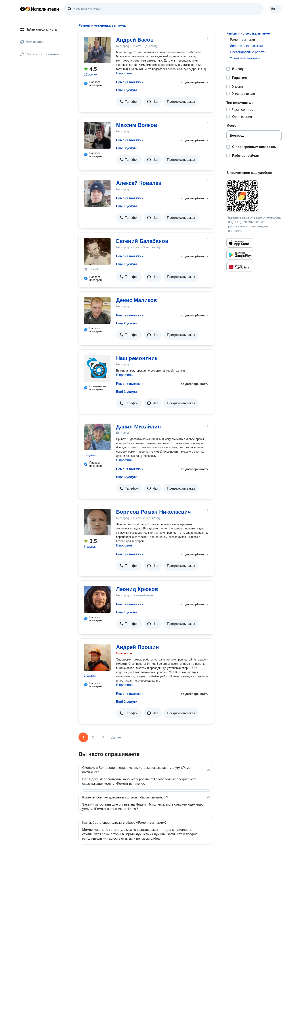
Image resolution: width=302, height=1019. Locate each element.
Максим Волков (136, 125)
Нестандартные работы (248, 52)
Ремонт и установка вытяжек (248, 33)
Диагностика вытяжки (246, 46)
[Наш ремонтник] (97, 368)
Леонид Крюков (137, 589)
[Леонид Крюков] (97, 599)
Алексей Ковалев (139, 183)
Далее (116, 737)
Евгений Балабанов (142, 241)
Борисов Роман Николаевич (153, 512)
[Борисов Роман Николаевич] (97, 522)
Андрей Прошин (137, 647)
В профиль (124, 73)
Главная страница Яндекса (22, 9)
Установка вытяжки (245, 58)
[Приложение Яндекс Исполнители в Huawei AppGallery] (239, 266)
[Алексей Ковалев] (97, 193)
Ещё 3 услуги (126, 148)
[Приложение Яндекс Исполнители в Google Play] (239, 255)
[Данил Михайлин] (97, 437)
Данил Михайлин (138, 427)
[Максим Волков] (97, 135)
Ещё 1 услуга (126, 90)
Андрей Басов (135, 40)
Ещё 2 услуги (126, 323)
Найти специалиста (41, 29)
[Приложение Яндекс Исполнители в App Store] (239, 243)
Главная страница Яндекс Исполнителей (39, 9)
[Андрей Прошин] (97, 657)
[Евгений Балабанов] (97, 251)
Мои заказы (34, 42)
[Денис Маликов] (97, 310)
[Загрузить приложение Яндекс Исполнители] (254, 196)
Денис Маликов (136, 300)
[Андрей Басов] (97, 50)
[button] (129, 102)
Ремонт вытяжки (129, 82)
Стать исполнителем (42, 54)
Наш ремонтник (136, 358)
